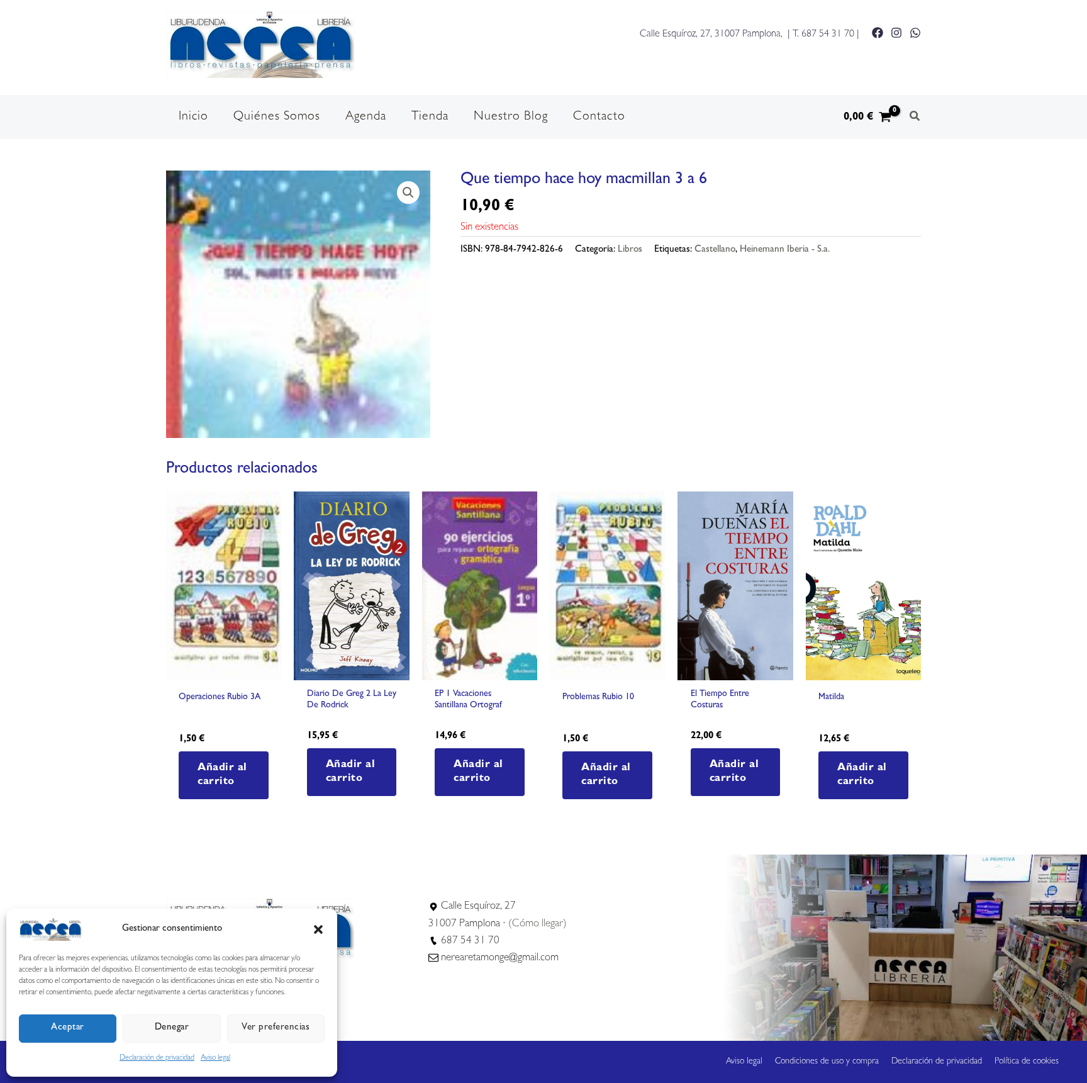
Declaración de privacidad (157, 1058)
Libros (630, 250)
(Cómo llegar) (537, 924)
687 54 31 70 (827, 35)
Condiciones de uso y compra (827, 1061)
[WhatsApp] (915, 32)
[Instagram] (896, 32)
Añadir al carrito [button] (222, 775)
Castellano (714, 250)
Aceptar (67, 1028)
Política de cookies (1027, 1061)
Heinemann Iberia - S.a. (785, 250)
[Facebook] (877, 32)
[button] (318, 929)
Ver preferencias (275, 1028)
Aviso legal (215, 1058)
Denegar (172, 1028)
